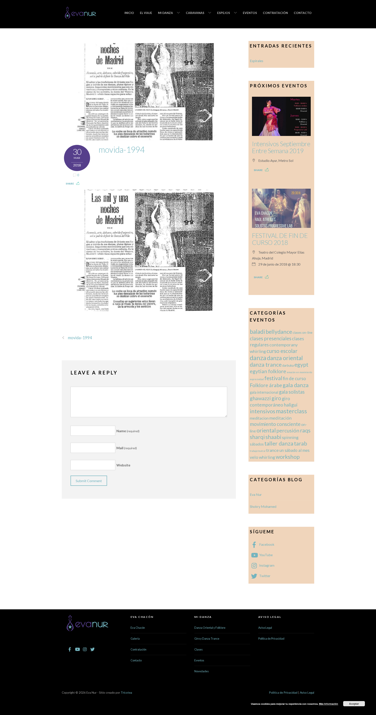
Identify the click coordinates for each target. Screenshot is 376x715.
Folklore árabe (266, 385)
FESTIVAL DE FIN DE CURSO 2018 (280, 239)
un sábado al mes (294, 450)
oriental (266, 430)
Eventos (250, 13)
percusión (287, 430)
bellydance (279, 331)
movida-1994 (122, 149)
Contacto (303, 13)
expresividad (257, 379)
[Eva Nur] (80, 16)
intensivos (262, 411)
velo (254, 457)
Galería (135, 638)
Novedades (201, 671)
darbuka (288, 365)
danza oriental (285, 357)
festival (273, 378)
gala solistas (292, 392)
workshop (288, 456)
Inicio (129, 13)
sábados (257, 444)
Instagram (266, 565)
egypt (301, 364)
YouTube (265, 555)
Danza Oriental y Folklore (209, 627)
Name (127, 431)
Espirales (256, 61)
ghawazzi (260, 398)
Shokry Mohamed (263, 506)
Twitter (264, 576)
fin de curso (294, 378)
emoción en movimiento (299, 372)
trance (272, 450)
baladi (257, 331)
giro (276, 398)
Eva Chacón (138, 627)
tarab (300, 443)
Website (123, 465)
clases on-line (302, 332)
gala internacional (264, 392)
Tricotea (126, 692)
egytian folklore (268, 371)
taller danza (278, 443)
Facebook (266, 544)
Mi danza (165, 13)
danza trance (266, 364)
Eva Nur (256, 494)
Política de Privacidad (271, 638)
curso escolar (282, 351)
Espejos (223, 13)
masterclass (291, 411)
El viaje (146, 13)
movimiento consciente (275, 424)
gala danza (296, 385)
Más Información (328, 703)
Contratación (275, 13)
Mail (126, 448)
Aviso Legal (265, 627)
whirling (267, 457)
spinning (290, 437)
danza (258, 357)
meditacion (259, 418)
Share (70, 183)
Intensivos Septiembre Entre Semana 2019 (281, 147)
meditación (280, 417)
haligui (290, 405)
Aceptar (354, 704)
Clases (198, 649)
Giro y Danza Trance (206, 638)
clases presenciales (270, 338)
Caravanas (195, 13)
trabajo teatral (257, 450)
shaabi (273, 437)
